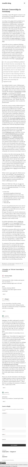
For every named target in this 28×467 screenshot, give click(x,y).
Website (4, 439)
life (20, 263)
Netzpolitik (18, 176)
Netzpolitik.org (11, 30)
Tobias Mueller (12, 263)
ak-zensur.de (18, 226)
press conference (16, 38)
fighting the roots (10, 132)
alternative (10, 187)
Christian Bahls (8, 275)
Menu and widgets (24, 4)
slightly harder (14, 96)
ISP (15, 185)
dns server (15, 187)
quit (20, 184)
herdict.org (20, 221)
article (11, 21)
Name (3, 429)
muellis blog (6, 3)
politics (13, 264)
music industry (5, 155)
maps (6, 223)
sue (19, 185)
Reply (4, 294)
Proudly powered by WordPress (8, 460)
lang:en (18, 263)
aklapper (6, 299)
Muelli (7, 464)
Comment (4, 413)
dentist (15, 168)
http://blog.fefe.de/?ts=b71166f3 (11, 364)
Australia (7, 168)
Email (3, 434)
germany (9, 264)
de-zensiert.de (9, 226)
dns (7, 264)
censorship (4, 264)
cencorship (16, 223)
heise (12, 22)
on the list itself (19, 58)
